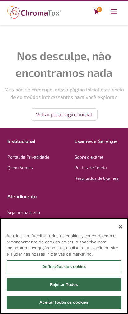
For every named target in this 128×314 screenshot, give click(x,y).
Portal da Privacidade (28, 156)
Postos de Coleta (91, 167)
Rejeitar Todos (64, 284)
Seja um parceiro (23, 212)
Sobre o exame (89, 156)
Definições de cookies (64, 266)
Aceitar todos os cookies (63, 302)
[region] (64, 266)
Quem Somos (20, 167)
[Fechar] (120, 226)
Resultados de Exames (96, 178)
